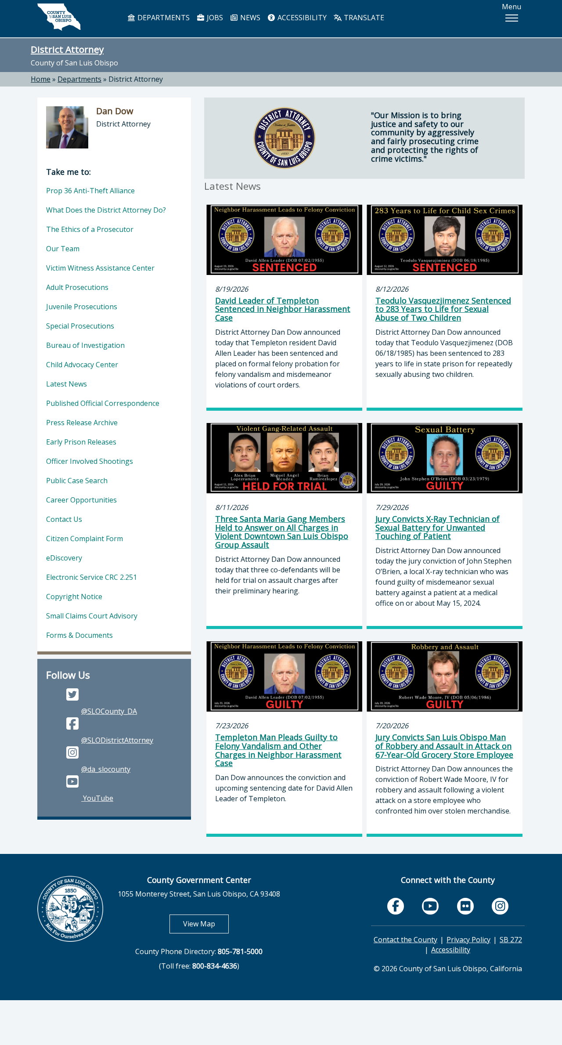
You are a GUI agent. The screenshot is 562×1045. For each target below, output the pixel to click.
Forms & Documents (79, 635)
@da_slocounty (105, 769)
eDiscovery (64, 558)
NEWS (249, 17)
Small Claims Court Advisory (91, 616)
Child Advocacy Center (82, 364)
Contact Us (64, 519)
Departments (79, 79)
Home (40, 79)
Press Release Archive (82, 422)
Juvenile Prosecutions (81, 306)
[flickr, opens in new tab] (465, 906)
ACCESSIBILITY (301, 17)
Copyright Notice (74, 596)
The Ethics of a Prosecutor (89, 229)
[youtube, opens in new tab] (430, 906)
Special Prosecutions (80, 326)
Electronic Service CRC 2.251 (91, 577)
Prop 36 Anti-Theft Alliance (90, 190)
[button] (511, 18)
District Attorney (67, 49)
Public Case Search (77, 480)
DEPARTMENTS (163, 17)
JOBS (214, 17)
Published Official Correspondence (102, 403)
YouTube (97, 798)
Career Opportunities (81, 500)
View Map (206, 923)
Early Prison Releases (81, 442)
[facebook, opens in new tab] (396, 906)
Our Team (62, 248)
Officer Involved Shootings (89, 461)
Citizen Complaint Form (84, 538)
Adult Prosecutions (77, 287)
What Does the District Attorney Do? (106, 210)
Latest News (66, 384)
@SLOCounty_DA (109, 711)
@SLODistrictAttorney (117, 740)
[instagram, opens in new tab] (500, 906)
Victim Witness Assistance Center (100, 268)
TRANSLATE (363, 17)
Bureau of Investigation (85, 345)
